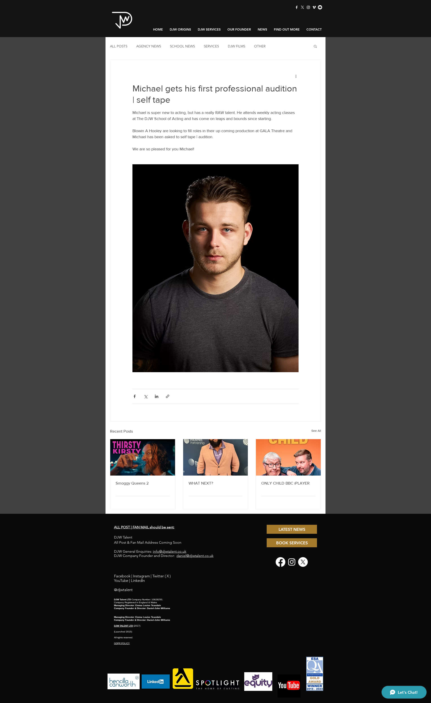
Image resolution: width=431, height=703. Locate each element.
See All (316, 430)
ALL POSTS (118, 46)
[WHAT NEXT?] (215, 457)
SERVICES (211, 46)
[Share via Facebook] (134, 396)
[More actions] (296, 76)
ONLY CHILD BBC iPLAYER (285, 483)
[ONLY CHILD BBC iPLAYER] (288, 457)
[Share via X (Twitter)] (145, 396)
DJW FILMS (236, 46)
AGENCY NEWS (148, 46)
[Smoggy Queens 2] (142, 457)
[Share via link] (167, 396)
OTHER (260, 46)
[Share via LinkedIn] (156, 396)
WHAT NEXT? (201, 483)
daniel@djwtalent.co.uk (194, 556)
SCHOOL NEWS (182, 46)
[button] (315, 46)
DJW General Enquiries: (150, 551)
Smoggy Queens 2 (132, 483)
